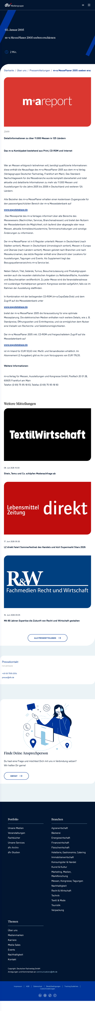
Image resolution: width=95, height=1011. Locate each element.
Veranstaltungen (16, 832)
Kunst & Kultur (59, 866)
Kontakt (12, 959)
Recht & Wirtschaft (61, 890)
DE (83, 5)
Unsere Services (16, 842)
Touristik (55, 905)
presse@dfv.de (8, 677)
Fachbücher (14, 837)
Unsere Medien (16, 828)
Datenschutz (37, 986)
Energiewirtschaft (60, 837)
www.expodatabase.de (16, 209)
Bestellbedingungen (53, 986)
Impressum (18, 986)
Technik (55, 895)
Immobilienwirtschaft (62, 857)
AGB (27, 986)
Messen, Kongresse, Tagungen (67, 880)
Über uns (12, 930)
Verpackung (57, 910)
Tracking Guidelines (71, 986)
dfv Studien (14, 852)
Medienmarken (16, 935)
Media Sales (14, 944)
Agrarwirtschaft (59, 828)
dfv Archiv (13, 847)
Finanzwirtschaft (60, 842)
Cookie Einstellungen (47, 989)
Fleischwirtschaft (60, 847)
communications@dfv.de (46, 971)
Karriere (12, 939)
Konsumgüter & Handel (63, 862)
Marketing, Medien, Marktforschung (61, 874)
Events (11, 949)
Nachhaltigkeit (59, 885)
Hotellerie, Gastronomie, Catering (68, 852)
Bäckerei (56, 832)
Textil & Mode (58, 900)
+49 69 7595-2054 (9, 673)
